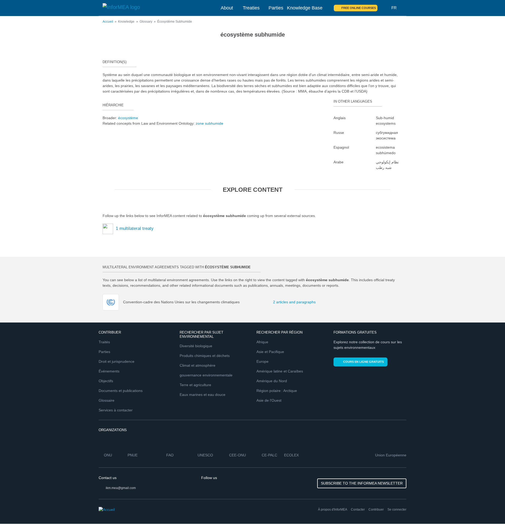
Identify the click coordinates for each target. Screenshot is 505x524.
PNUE (133, 455)
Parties (276, 8)
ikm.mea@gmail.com (121, 488)
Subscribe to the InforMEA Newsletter (362, 483)
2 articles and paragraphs (281, 302)
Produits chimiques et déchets (205, 356)
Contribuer (376, 509)
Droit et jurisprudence (116, 361)
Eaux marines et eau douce (202, 394)
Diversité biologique (196, 346)
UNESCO (205, 455)
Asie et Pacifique (270, 352)
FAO (170, 455)
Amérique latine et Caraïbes (279, 371)
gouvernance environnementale (206, 375)
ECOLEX (291, 455)
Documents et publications (121, 391)
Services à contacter (116, 410)
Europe (262, 361)
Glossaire (106, 400)
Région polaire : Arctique (276, 391)
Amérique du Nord (271, 381)
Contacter (358, 509)
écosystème (128, 118)
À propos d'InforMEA (332, 509)
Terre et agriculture (195, 385)
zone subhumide (209, 123)
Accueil (108, 21)
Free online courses (358, 7)
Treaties (251, 8)
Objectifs (106, 381)
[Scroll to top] (489, 508)
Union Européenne (390, 455)
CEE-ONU (237, 455)
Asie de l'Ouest (268, 400)
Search (384, 8)
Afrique (262, 342)
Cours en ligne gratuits (363, 361)
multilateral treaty (135, 228)
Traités (104, 342)
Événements (109, 371)
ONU (108, 455)
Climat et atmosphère (197, 365)
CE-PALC (269, 455)
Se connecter (396, 509)
